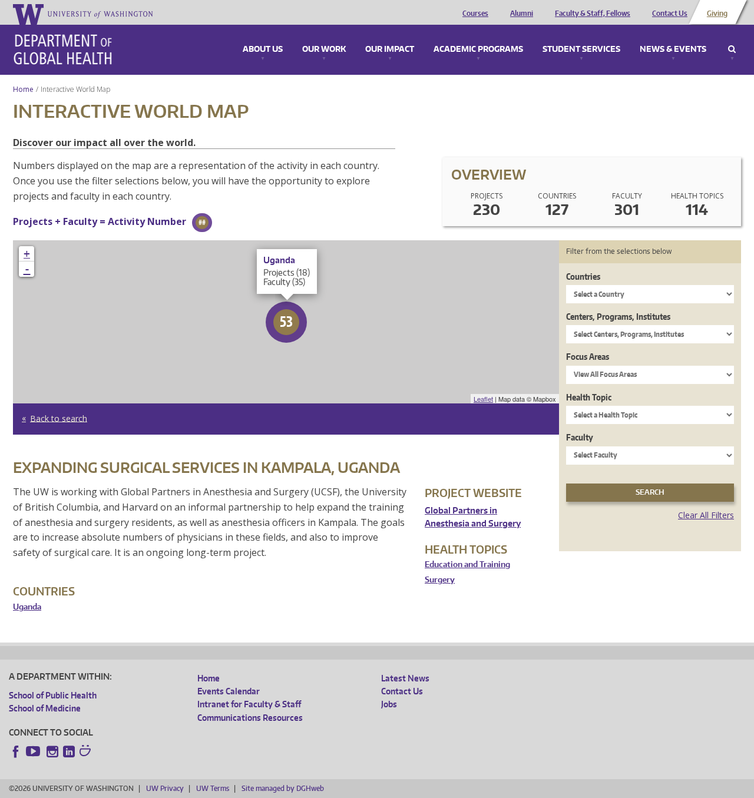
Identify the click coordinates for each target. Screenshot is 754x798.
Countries (583, 276)
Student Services (581, 49)
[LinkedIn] (69, 751)
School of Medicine (45, 708)
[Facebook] (16, 751)
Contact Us (669, 13)
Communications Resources (250, 718)
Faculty (579, 437)
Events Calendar (228, 691)
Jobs (389, 704)
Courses (475, 13)
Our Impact (389, 49)
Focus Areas (587, 357)
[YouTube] (34, 751)
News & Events (673, 49)
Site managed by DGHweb (283, 788)
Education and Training (467, 564)
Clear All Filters (706, 515)
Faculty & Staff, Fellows (592, 13)
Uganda (27, 606)
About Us (263, 49)
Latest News (405, 678)
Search (732, 49)
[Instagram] (52, 751)
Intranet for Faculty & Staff (249, 704)
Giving (717, 13)
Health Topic (588, 397)
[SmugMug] (87, 752)
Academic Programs (478, 49)
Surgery (440, 579)
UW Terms (212, 788)
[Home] (63, 49)
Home (23, 89)
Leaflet (483, 398)
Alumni (521, 13)
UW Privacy (165, 788)
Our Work (324, 49)
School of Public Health (53, 695)
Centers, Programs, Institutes (618, 317)
